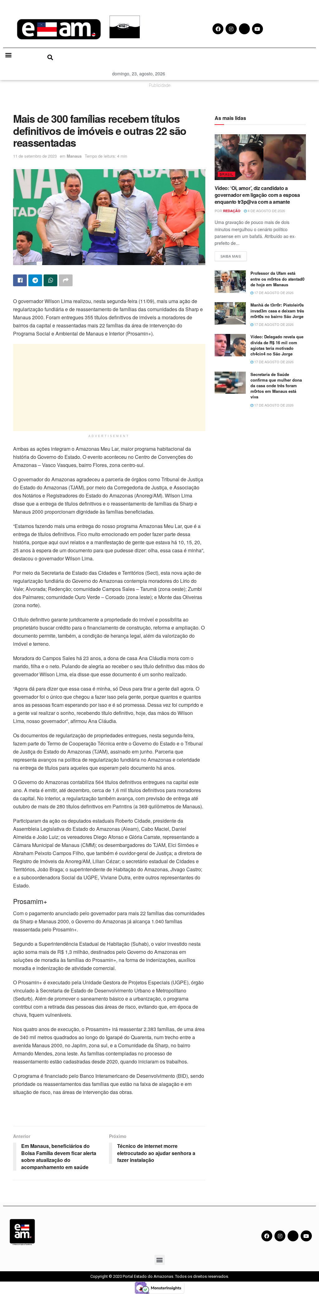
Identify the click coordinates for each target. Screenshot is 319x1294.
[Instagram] (279, 1235)
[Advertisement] (109, 387)
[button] (8, 55)
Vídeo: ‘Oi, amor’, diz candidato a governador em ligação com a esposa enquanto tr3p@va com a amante (257, 195)
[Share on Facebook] (20, 280)
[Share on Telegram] (35, 280)
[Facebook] (266, 1235)
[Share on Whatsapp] (50, 280)
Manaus (74, 156)
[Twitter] (293, 1235)
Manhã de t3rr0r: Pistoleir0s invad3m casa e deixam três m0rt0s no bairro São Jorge (277, 310)
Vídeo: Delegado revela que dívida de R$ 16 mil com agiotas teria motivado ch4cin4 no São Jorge (276, 345)
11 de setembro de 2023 (35, 156)
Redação (231, 210)
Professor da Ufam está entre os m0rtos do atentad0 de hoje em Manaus (277, 278)
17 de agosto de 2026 (273, 292)
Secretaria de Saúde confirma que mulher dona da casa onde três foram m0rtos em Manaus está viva (276, 385)
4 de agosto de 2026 (266, 210)
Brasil (226, 174)
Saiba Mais (234, 255)
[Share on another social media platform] (66, 280)
